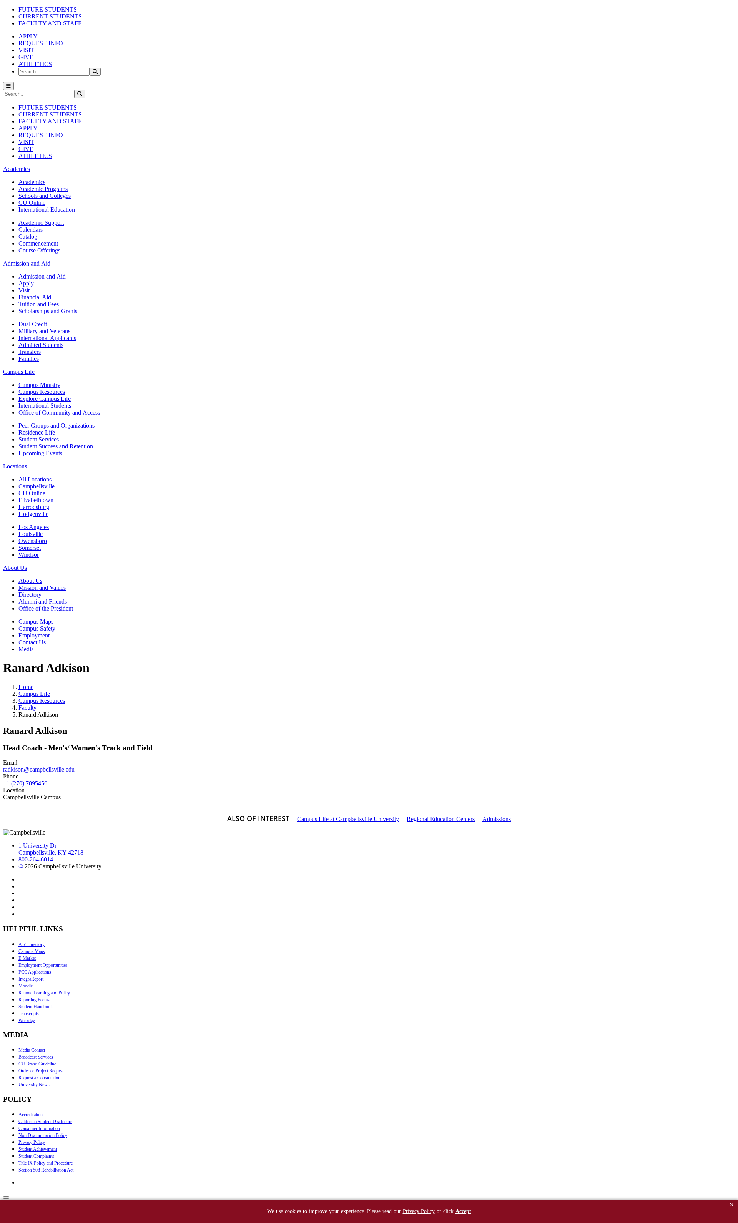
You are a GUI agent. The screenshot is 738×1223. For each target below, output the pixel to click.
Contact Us (32, 642)
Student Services (38, 439)
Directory (30, 594)
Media (26, 649)
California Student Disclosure (45, 1121)
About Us (30, 580)
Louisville (30, 534)
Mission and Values (42, 587)
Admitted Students (40, 345)
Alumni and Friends (42, 601)
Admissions (496, 819)
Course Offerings (39, 250)
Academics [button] (16, 169)
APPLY (28, 36)
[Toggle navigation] (8, 86)
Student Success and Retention (55, 446)
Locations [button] (15, 466)
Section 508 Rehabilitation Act (45, 1170)
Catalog (27, 236)
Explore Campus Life (44, 398)
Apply (26, 283)
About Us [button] (15, 567)
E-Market (27, 958)
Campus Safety (36, 628)
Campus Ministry (39, 385)
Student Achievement (37, 1149)
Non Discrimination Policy (42, 1135)
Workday (26, 1020)
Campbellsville (36, 486)
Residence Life (36, 432)
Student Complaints (36, 1156)
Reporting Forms (34, 999)
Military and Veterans (44, 331)
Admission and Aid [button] (26, 263)
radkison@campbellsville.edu (39, 769)
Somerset (29, 547)
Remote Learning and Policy (44, 993)
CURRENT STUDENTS (50, 16)
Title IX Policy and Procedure (45, 1163)
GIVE (25, 57)
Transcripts (28, 1013)
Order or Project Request (41, 1071)
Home (25, 687)
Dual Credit (32, 324)
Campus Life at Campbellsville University (348, 819)
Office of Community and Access (59, 412)
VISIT (26, 50)
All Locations (35, 479)
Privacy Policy (31, 1142)
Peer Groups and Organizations (56, 425)
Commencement (38, 243)
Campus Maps (35, 621)
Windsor (28, 554)
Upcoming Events (40, 453)
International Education (46, 209)
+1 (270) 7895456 (25, 783)
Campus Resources (41, 391)
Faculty (27, 707)
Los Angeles (33, 527)
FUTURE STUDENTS (47, 9)
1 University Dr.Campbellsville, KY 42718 (50, 849)
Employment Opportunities (43, 965)
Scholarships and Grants (47, 311)
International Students (44, 405)
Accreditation (30, 1114)
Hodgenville (33, 514)
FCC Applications (34, 972)
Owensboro (32, 541)
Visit (24, 290)
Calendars (30, 229)
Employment (34, 635)
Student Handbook (35, 1006)
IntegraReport (30, 979)
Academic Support (41, 222)
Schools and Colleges (44, 195)
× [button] (731, 1205)
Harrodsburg (33, 507)
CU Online (31, 202)
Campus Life (34, 693)
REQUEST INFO (40, 43)
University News (34, 1084)
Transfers (29, 351)
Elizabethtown (35, 500)
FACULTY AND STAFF (49, 23)
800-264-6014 (35, 859)
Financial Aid (34, 297)
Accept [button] (463, 1211)
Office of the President (45, 608)
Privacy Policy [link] (419, 1211)
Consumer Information (39, 1128)
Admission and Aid (42, 276)
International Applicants (47, 338)
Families (28, 358)
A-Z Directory (31, 944)
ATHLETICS (35, 64)
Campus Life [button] (19, 371)
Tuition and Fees (38, 304)
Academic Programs (43, 189)
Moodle (25, 986)
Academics (31, 182)
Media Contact (31, 1050)
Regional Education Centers (441, 819)
